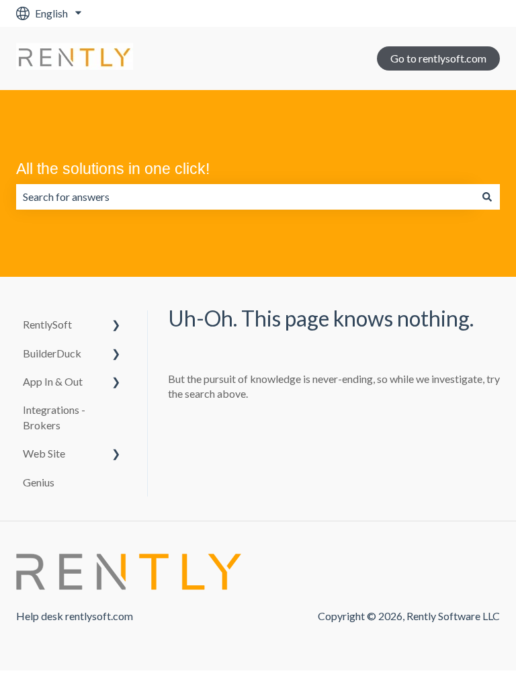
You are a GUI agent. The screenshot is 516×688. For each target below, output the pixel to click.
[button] (116, 325)
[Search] (487, 197)
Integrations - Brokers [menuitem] (54, 417)
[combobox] (245, 197)
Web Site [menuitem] (44, 453)
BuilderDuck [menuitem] (52, 353)
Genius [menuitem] (38, 482)
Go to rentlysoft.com (438, 58)
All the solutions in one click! (113, 168)
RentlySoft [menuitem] (47, 324)
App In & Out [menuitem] (53, 381)
